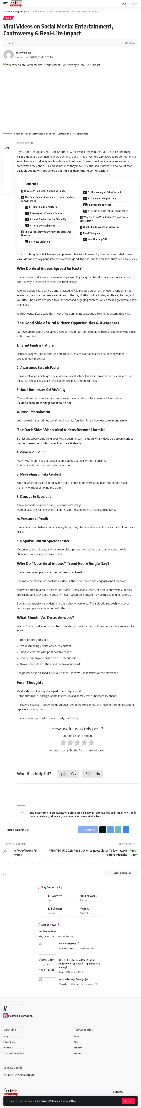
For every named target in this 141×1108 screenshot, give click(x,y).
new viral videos (94, 812)
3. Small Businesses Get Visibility (48, 219)
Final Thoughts (91, 233)
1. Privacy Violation (39, 241)
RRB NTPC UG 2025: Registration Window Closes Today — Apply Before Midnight (79, 963)
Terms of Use (68, 1101)
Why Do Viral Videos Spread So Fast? (44, 190)
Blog (8, 18)
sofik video (55, 816)
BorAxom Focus (24, 52)
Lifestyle (74, 984)
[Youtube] (86, 911)
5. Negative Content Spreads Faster (108, 210)
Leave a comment (122, 873)
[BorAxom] (15, 3)
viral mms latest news (74, 816)
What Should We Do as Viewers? (101, 227)
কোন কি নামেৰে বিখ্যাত (47, 931)
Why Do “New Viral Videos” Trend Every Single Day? (104, 219)
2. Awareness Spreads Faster (46, 213)
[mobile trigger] (6, 3)
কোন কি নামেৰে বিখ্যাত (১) (68, 943)
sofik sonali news (120, 812)
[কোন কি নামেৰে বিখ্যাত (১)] (47, 948)
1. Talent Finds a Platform (43, 206)
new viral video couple (71, 812)
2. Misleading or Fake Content (104, 192)
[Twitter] (86, 898)
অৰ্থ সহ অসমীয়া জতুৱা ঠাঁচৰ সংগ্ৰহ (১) (73, 979)
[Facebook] (54, 898)
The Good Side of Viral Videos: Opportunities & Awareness (47, 199)
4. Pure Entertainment (42, 225)
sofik (107, 812)
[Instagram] (54, 911)
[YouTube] (136, 1092)
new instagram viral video (43, 812)
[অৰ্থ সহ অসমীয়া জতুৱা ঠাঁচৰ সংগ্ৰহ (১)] (47, 983)
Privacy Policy (48, 1101)
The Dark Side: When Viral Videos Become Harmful (46, 233)
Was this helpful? (97, 239)
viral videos (94, 816)
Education (49, 936)
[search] (118, 3)
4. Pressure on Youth (99, 204)
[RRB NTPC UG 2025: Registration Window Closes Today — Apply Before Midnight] (47, 964)
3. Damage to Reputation (102, 198)
